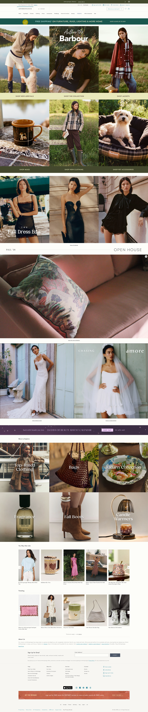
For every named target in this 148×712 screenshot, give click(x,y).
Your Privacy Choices (67, 709)
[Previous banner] (23, 1)
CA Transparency (36, 709)
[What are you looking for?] (121, 9)
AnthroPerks (108, 669)
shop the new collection (74, 340)
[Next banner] (125, 1)
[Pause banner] (129, 1)
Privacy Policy (91, 660)
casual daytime (105, 644)
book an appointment (111, 420)
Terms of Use (28, 709)
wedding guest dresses (94, 644)
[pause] (146, 256)
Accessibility (44, 709)
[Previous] (19, 567)
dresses (45, 644)
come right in (81, 1)
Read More (21, 646)
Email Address (78, 652)
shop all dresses (74, 245)
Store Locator (108, 666)
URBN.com (51, 709)
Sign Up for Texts (109, 673)
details (35, 5)
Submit (115, 655)
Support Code (58, 709)
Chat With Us (108, 676)
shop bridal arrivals (37, 420)
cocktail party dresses (81, 644)
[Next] (128, 567)
